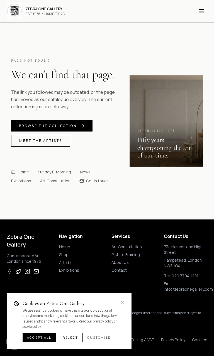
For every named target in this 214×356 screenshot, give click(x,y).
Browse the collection (48, 125)
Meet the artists (40, 140)
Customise (99, 337)
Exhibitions (21, 180)
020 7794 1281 (185, 275)
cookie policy (32, 326)
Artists (65, 262)
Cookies (199, 339)
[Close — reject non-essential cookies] (122, 302)
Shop (64, 254)
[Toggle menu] (201, 11)
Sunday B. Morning (54, 172)
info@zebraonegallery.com (188, 289)
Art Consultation (55, 180)
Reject (70, 337)
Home (23, 172)
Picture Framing (125, 254)
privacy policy (103, 321)
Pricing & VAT (142, 339)
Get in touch (97, 180)
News (85, 172)
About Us (120, 262)
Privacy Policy (173, 339)
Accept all (39, 337)
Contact (119, 270)
